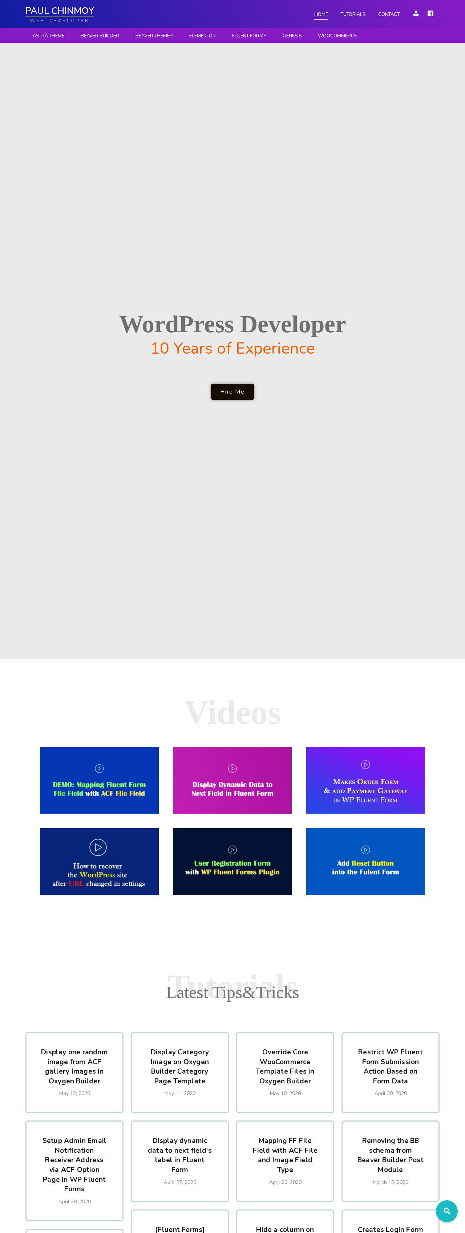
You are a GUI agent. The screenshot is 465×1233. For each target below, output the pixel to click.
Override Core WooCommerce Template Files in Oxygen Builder (285, 1066)
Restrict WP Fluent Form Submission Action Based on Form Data (390, 1066)
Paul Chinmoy (59, 11)
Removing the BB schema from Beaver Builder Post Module (390, 1155)
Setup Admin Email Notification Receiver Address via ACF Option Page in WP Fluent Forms (74, 1165)
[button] (232, 392)
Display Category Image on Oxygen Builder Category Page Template (180, 1066)
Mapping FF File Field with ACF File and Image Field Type (285, 1155)
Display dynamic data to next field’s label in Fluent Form (180, 1155)
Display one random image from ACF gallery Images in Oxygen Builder (74, 1066)
